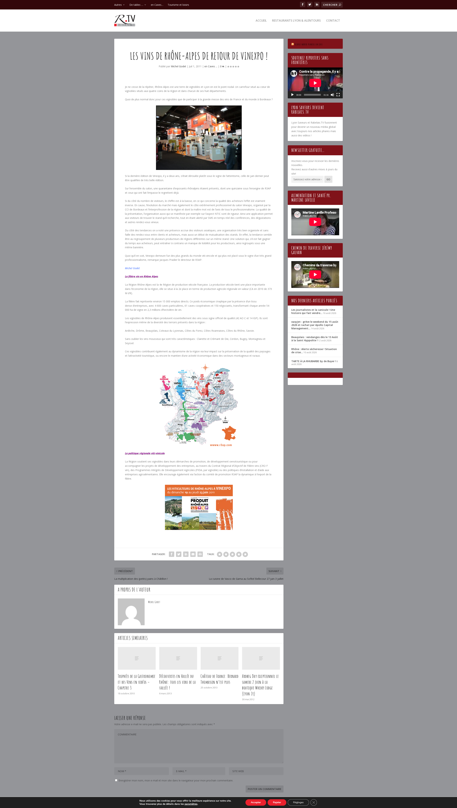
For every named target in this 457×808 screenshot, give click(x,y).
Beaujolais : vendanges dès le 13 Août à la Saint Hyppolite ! (314, 338)
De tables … (136, 4)
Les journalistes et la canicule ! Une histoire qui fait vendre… (313, 311)
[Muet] (332, 95)
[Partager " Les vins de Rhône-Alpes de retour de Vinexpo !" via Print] (200, 554)
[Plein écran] (338, 95)
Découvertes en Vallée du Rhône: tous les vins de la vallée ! (177, 682)
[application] (315, 82)
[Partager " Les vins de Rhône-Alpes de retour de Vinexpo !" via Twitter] (178, 554)
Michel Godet (178, 66)
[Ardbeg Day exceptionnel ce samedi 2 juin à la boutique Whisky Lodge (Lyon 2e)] (261, 658)
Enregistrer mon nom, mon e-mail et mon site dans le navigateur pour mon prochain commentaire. (176, 780)
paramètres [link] (191, 804)
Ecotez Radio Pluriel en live (309, 44)
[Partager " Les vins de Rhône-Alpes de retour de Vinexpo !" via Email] (193, 554)
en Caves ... (210, 66)
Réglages (298, 802)
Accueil (261, 20)
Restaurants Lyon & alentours (296, 20)
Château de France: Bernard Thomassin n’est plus (219, 679)
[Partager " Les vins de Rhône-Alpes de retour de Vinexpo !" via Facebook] (171, 554)
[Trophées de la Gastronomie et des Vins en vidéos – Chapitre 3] (137, 658)
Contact (333, 20)
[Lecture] (292, 95)
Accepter (256, 802)
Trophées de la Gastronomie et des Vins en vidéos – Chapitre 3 (136, 682)
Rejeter (277, 802)
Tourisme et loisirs (178, 4)
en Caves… (157, 4)
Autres (118, 4)
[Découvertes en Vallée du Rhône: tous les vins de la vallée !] (178, 658)
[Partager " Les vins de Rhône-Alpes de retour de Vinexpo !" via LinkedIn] (185, 554)
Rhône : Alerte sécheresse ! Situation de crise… (314, 350)
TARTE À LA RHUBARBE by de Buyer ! (313, 361)
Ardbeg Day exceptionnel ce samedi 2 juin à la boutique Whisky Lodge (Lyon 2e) (260, 684)
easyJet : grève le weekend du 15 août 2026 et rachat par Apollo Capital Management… (314, 325)
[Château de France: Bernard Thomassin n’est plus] (219, 658)
